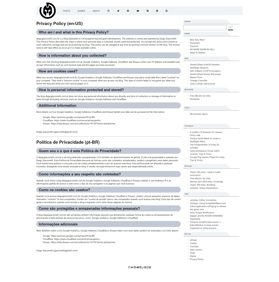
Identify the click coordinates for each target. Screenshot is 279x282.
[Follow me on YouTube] (138, 11)
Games (81, 11)
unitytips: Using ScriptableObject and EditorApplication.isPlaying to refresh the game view (208, 206)
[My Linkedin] (145, 267)
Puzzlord (194, 46)
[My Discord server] (140, 267)
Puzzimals (195, 43)
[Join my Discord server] (148, 11)
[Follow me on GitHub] (109, 11)
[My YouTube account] (137, 267)
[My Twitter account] (132, 267)
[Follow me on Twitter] (118, 11)
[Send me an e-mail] (167, 11)
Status (193, 256)
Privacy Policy (196, 259)
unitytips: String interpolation (204, 188)
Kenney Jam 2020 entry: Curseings (206, 181)
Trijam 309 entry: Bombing (202, 185)
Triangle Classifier (198, 80)
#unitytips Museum (199, 67)
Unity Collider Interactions (202, 83)
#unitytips (195, 99)
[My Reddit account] (135, 267)
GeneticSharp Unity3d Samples (205, 64)
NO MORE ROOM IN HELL (202, 49)
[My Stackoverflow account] (143, 267)
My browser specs (199, 114)
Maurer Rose (196, 77)
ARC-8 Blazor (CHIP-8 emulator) (205, 71)
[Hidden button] (242, 10)
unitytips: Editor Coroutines (203, 200)
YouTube (194, 246)
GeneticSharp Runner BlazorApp (205, 74)
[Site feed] (150, 267)
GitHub (193, 240)
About (96, 11)
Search (187, 22)
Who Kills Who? (197, 40)
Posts (66, 11)
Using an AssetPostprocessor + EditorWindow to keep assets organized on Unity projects (205, 225)
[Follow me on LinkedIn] (157, 11)
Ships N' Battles (197, 52)
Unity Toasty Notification (202, 212)
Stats (192, 253)
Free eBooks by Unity (200, 96)
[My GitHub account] (129, 267)
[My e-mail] (148, 267)
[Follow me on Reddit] (128, 11)
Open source (196, 249)
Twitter (193, 243)
